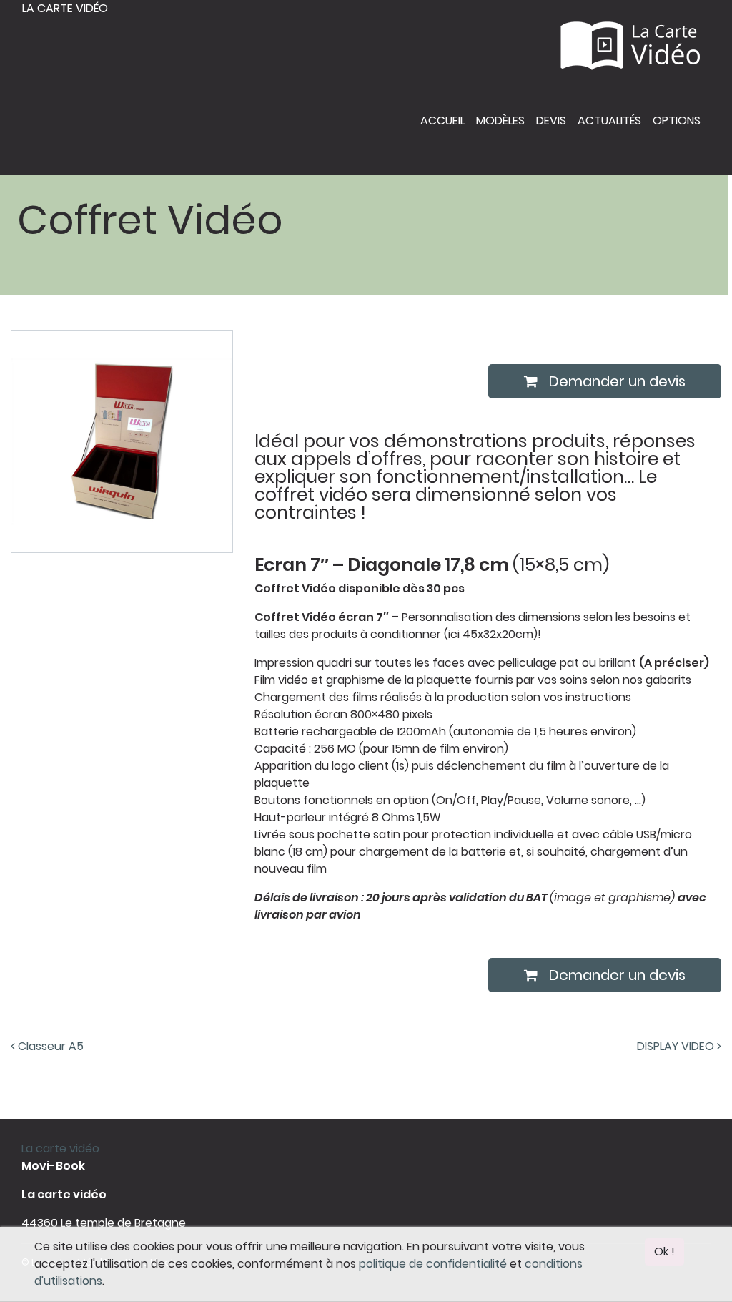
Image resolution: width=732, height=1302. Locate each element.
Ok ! (664, 1251)
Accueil (442, 120)
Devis (551, 120)
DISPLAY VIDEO (677, 1046)
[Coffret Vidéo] (122, 440)
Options (677, 120)
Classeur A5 (49, 1046)
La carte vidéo (65, 8)
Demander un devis (617, 381)
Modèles (500, 120)
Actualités (609, 120)
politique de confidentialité (433, 1264)
